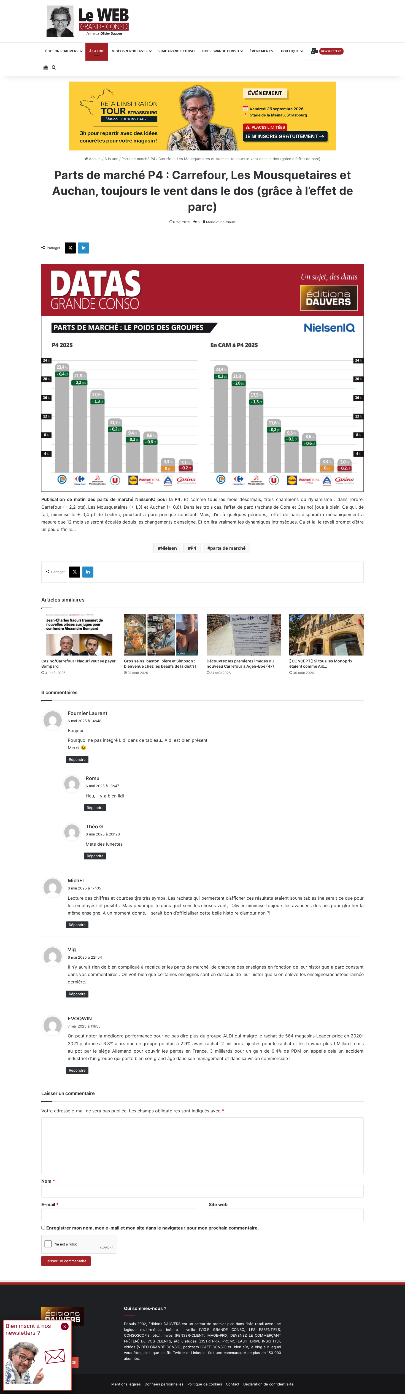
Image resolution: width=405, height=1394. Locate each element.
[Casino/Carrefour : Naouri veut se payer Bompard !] (78, 635)
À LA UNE (96, 51)
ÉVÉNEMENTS (261, 51)
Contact (232, 1384)
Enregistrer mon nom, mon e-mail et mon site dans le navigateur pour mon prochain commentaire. (152, 1228)
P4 (193, 548)
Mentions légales (126, 1384)
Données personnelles (164, 1384)
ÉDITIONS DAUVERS (62, 51)
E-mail (50, 1204)
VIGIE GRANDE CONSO (176, 51)
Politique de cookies (204, 1384)
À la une (111, 159)
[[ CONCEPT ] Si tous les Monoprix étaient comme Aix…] (326, 635)
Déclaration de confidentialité (268, 1384)
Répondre (77, 759)
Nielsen (169, 548)
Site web (218, 1204)
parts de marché (228, 548)
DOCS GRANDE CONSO (220, 51)
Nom (48, 1181)
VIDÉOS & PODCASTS (130, 51)
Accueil (94, 159)
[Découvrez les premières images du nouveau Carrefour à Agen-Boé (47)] (244, 635)
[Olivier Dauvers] (88, 21)
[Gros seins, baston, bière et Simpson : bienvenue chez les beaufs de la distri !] (161, 635)
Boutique (290, 51)
